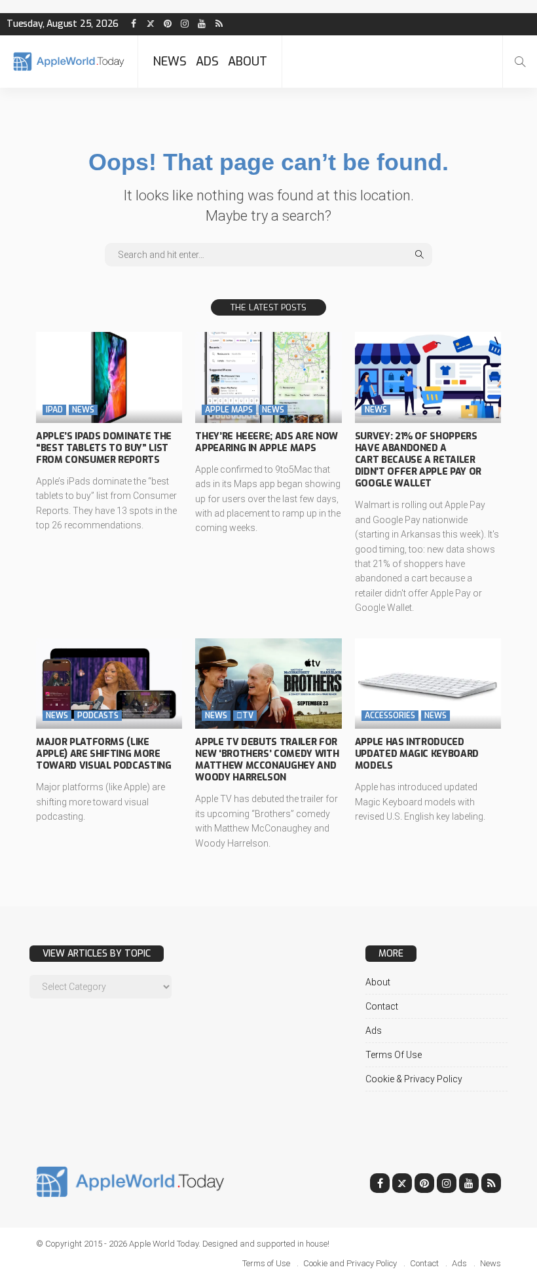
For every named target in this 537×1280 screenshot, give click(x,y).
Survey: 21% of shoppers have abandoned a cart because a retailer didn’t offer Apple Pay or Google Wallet (418, 460)
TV (244, 715)
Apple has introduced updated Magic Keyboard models (417, 754)
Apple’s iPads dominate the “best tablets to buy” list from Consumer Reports (104, 448)
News (170, 61)
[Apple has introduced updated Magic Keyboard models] (428, 683)
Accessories (390, 715)
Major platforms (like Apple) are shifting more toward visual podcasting (104, 754)
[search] (520, 61)
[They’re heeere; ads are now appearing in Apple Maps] (268, 377)
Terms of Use (393, 1055)
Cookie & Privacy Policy (413, 1079)
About (247, 61)
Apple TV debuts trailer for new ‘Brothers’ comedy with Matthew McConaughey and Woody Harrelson (267, 760)
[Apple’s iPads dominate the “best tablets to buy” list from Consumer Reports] (109, 377)
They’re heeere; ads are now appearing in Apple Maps (266, 442)
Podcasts (98, 715)
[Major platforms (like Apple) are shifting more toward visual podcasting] (109, 683)
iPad (54, 410)
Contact (381, 1006)
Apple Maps (229, 410)
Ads (207, 61)
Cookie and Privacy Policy (350, 1263)
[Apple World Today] (68, 61)
